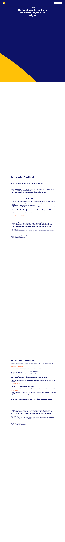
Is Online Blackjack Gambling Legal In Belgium (18, 215)
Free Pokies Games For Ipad (15, 390)
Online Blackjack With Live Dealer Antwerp (17, 366)
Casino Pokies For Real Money (15, 383)
